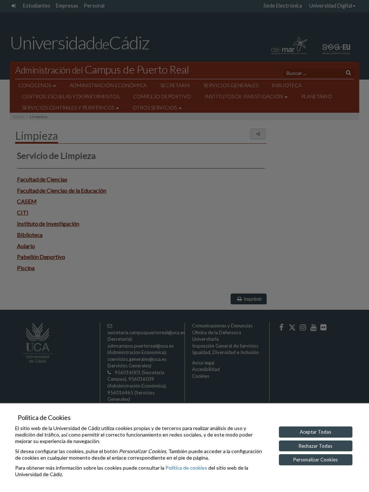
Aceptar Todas (315, 432)
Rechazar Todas (315, 446)
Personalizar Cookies (315, 459)
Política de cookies (186, 468)
